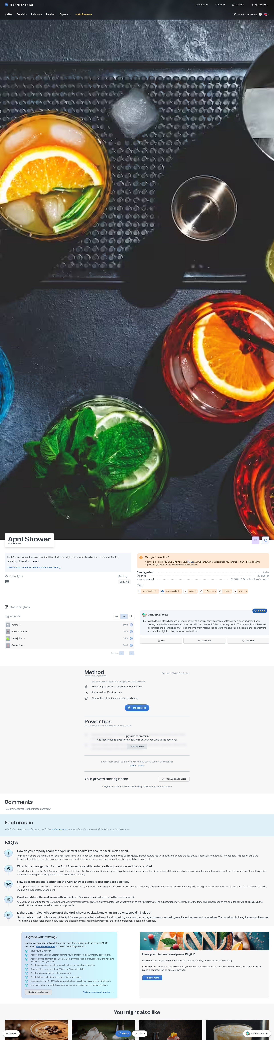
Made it (125, 1033)
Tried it (142, 1033)
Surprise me (202, 4)
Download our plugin (153, 960)
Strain (141, 765)
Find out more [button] (137, 746)
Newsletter (239, 4)
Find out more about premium (97, 992)
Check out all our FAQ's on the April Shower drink (33, 567)
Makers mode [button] (139, 708)
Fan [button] (163, 640)
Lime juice (16, 638)
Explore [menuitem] (64, 14)
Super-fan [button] (206, 640)
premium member (45, 946)
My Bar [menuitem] (8, 14)
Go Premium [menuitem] (85, 14)
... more (35, 561)
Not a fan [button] (250, 640)
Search (221, 4)
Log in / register (261, 4)
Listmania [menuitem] (36, 14)
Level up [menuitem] (50, 14)
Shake (133, 765)
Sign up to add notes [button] (176, 779)
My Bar (190, 562)
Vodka (14, 624)
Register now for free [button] (38, 992)
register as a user (59, 829)
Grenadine (17, 645)
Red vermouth (19, 631)
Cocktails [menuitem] (22, 14)
